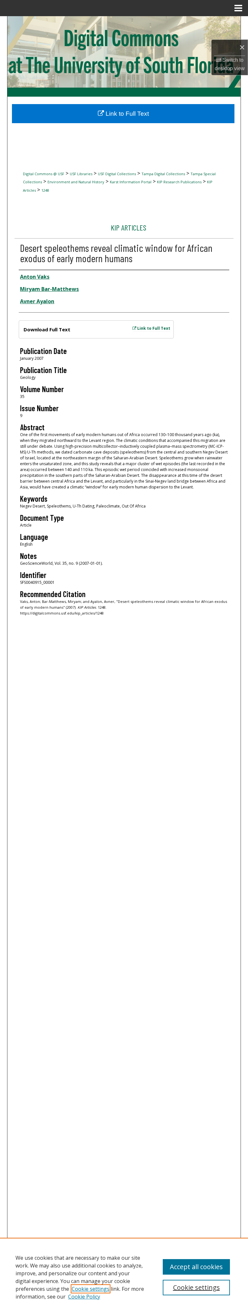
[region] (124, 1277)
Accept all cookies (196, 1266)
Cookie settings (90, 1288)
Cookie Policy (84, 1296)
